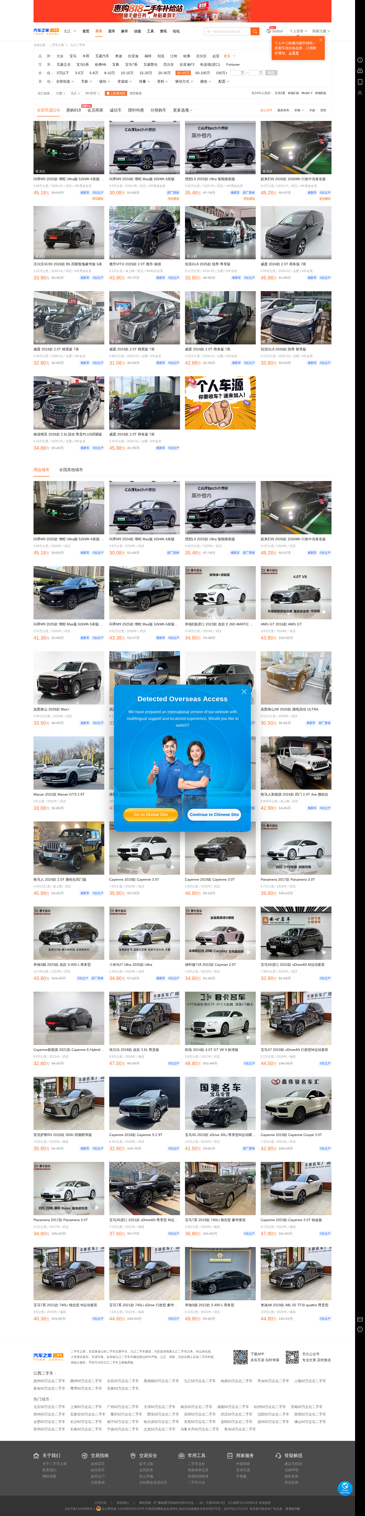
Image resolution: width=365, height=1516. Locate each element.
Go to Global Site (151, 814)
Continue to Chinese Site (214, 814)
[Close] (244, 692)
